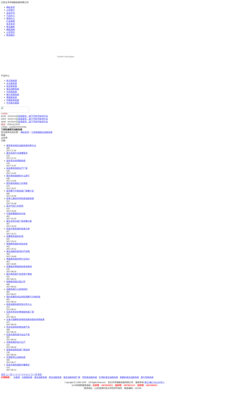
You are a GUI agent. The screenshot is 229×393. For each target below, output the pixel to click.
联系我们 (10, 35)
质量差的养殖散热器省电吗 (19, 266)
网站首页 (10, 7)
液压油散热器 (12, 89)
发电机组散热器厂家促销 (18, 350)
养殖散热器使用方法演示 (18, 259)
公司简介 (10, 10)
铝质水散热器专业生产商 (18, 334)
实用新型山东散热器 (15, 357)
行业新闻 (10, 21)
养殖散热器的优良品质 (17, 244)
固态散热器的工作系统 (17, 183)
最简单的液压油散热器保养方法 (21, 145)
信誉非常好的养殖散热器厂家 (20, 312)
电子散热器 (11, 80)
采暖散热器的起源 (14, 236)
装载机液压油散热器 (129, 377)
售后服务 (10, 27)
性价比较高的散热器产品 (18, 327)
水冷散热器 (11, 83)
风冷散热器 (11, 86)
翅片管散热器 (12, 94)
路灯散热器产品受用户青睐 (19, 274)
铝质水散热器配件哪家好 (18, 365)
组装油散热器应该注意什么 (19, 304)
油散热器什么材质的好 (17, 289)
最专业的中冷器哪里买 (17, 153)
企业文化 (10, 13)
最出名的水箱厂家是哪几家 (19, 221)
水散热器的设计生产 (15, 342)
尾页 (40, 374)
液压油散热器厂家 (71, 377)
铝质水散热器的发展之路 (18, 229)
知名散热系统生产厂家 (17, 168)
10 (26, 374)
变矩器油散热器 (89, 377)
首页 (3, 374)
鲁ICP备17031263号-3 (154, 382)
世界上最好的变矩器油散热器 (20, 198)
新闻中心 (10, 18)
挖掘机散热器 (12, 100)
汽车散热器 (11, 92)
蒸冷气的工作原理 (14, 206)
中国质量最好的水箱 (15, 213)
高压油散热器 (55, 377)
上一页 (9, 374)
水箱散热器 (27, 377)
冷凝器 (17, 377)
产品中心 (10, 15)
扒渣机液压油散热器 (108, 377)
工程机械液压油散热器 (41, 132)
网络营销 (10, 29)
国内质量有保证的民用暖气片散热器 (23, 297)
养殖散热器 (11, 97)
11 (29, 374)
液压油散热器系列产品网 (18, 251)
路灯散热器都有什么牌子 (18, 176)
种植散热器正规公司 (15, 281)
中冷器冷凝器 (12, 103)
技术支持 (10, 24)
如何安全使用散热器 (15, 160)
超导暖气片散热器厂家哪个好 (20, 191)
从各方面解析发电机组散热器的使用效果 (25, 319)
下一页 (34, 374)
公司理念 (10, 32)
